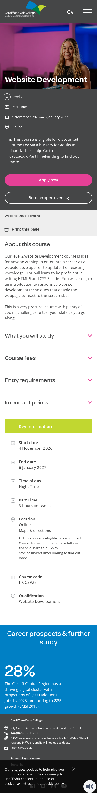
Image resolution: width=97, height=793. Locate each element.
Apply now (48, 180)
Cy (70, 12)
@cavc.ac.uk (24, 748)
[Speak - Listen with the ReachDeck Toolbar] (89, 786)
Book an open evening (48, 197)
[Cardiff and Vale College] (26, 18)
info (13, 748)
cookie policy (54, 783)
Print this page (25, 229)
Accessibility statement (26, 758)
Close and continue (73, 769)
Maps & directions (35, 530)
